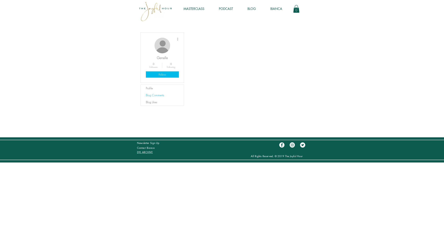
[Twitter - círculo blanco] (302, 145)
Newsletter (143, 143)
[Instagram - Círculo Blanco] (292, 145)
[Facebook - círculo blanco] (281, 145)
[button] (296, 9)
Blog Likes (151, 102)
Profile (149, 88)
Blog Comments (155, 95)
